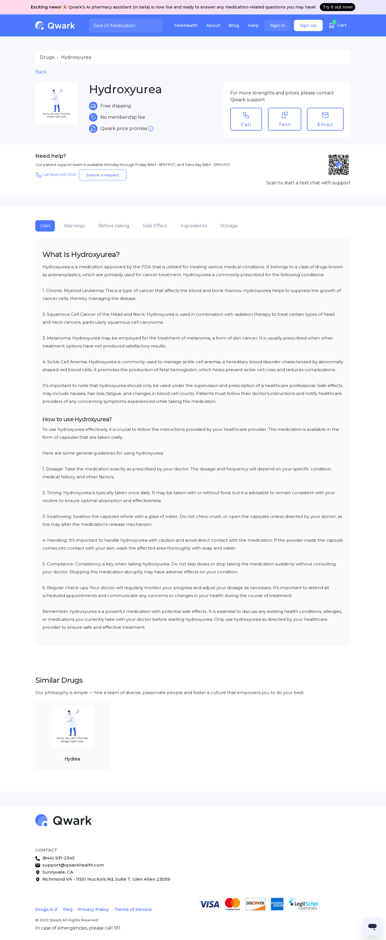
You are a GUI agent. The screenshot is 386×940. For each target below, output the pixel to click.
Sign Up (308, 25)
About (213, 25)
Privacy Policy (93, 909)
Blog (234, 25)
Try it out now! (337, 7)
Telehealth (186, 25)
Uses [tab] (45, 225)
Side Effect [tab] (155, 225)
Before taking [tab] (113, 225)
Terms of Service (133, 909)
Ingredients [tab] (194, 225)
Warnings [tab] (74, 225)
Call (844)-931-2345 (59, 174)
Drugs (47, 57)
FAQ (68, 909)
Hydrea (72, 759)
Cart (340, 24)
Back (41, 72)
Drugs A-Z (46, 909)
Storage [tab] (229, 225)
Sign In (277, 25)
